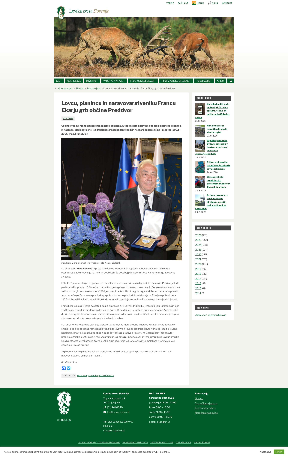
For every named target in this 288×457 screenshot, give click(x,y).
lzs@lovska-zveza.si (118, 412)
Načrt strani (202, 442)
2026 (198, 235)
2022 (198, 254)
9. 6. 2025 (68, 118)
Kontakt (227, 3)
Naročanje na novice (206, 412)
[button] (135, 73)
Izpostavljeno (93, 88)
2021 (198, 259)
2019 (198, 269)
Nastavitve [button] (265, 452)
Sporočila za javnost (206, 403)
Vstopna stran (65, 88)
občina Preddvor (106, 375)
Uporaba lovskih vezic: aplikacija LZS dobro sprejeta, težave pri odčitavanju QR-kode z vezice (212, 111)
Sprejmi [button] (278, 452)
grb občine (93, 375)
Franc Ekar (82, 375)
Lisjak (200, 3)
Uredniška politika (161, 442)
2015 (198, 288)
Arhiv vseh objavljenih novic (210, 315)
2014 (198, 293)
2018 (198, 273)
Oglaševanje (183, 442)
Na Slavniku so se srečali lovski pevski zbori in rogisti (217, 129)
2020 (198, 264)
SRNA (215, 3)
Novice (79, 88)
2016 (198, 283)
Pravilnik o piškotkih (135, 442)
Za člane (183, 3)
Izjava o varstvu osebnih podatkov (99, 442)
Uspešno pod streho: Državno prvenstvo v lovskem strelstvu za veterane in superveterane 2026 (211, 147)
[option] (144, 47)
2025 (198, 240)
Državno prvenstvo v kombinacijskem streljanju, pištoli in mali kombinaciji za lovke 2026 (211, 202)
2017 (198, 278)
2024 (198, 244)
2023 (198, 249)
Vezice (170, 3)
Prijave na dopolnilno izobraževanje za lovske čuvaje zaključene (218, 165)
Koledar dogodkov (205, 408)
